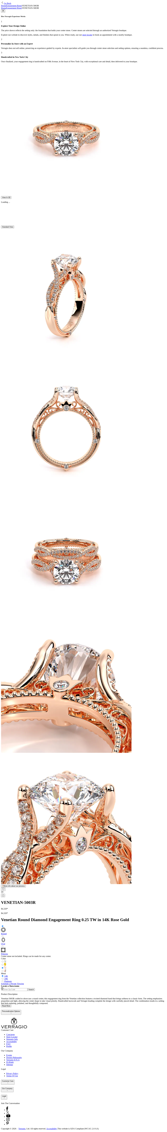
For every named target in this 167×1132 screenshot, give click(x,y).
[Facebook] (7, 1110)
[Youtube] (8, 1117)
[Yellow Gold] (5, 965)
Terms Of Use (12, 1076)
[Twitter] (7, 1113)
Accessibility (11, 1041)
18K (6, 979)
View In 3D (6, 197)
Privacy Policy (12, 1073)
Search (31, 990)
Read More (6, 1006)
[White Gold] (5, 962)
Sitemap (9, 1064)
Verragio (21, 1129)
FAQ (8, 1044)
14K (6, 976)
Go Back (7, 3)
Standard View (7, 227)
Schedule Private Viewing (12, 984)
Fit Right (10, 1062)
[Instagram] (8, 1120)
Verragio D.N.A (13, 1060)
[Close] (3, 11)
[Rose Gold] (5, 968)
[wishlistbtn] (3, 889)
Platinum (8, 981)
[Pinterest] (7, 1124)
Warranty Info (12, 1039)
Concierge (10, 1034)
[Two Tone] (5, 971)
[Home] (14, 1028)
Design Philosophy (14, 1057)
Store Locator (11, 1037)
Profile (9, 1046)
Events (9, 1055)
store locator (87, 35)
